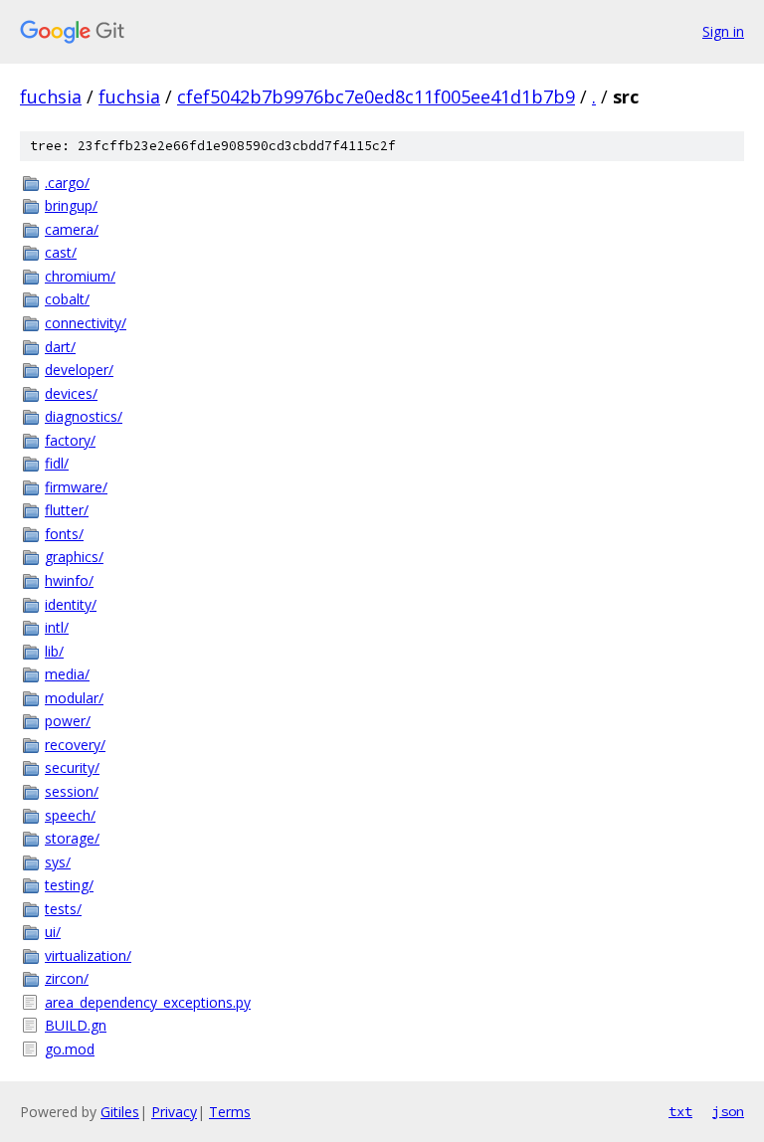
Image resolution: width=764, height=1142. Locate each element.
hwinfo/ (69, 580)
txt (680, 1111)
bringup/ (71, 205)
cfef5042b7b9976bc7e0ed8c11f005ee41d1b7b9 (376, 96)
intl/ (57, 627)
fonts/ (64, 533)
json (728, 1111)
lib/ (54, 651)
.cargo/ (67, 182)
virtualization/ (88, 955)
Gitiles (119, 1111)
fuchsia (51, 96)
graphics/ (74, 556)
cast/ (61, 252)
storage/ (72, 838)
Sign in (723, 31)
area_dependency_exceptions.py (148, 1002)
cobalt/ (67, 298)
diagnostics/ (83, 416)
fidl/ (57, 463)
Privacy (174, 1111)
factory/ (70, 440)
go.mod (70, 1049)
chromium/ (80, 276)
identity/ (70, 604)
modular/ (74, 697)
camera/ (71, 229)
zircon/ (67, 978)
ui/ (53, 931)
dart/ (60, 346)
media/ (67, 674)
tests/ (63, 908)
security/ (72, 767)
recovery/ (75, 744)
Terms (230, 1111)
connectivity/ (85, 322)
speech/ (70, 815)
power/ (68, 720)
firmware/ (76, 486)
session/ (71, 791)
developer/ (79, 369)
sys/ (58, 862)
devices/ (71, 393)
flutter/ (67, 509)
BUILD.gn (75, 1025)
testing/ (69, 884)
